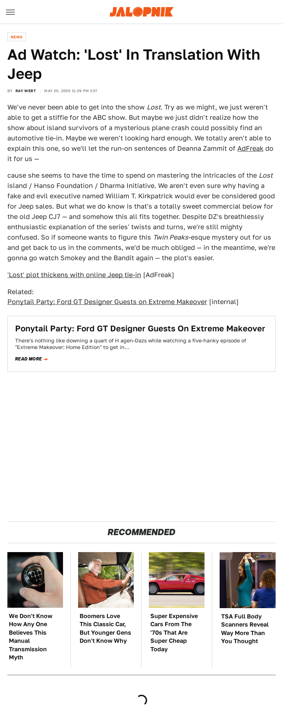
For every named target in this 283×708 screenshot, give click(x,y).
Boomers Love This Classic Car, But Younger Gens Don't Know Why (105, 628)
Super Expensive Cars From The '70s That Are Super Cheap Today (174, 633)
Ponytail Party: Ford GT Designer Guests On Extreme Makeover (140, 328)
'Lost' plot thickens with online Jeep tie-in (74, 275)
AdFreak (250, 148)
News (17, 37)
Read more (28, 359)
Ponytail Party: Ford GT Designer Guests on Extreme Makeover (107, 302)
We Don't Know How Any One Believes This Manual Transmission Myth (30, 637)
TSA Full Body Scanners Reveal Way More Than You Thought (245, 629)
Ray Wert (25, 90)
